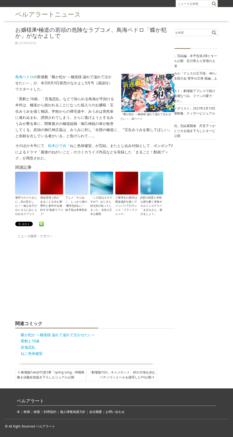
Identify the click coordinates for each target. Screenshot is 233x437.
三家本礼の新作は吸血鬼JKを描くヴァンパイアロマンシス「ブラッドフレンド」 (126, 206)
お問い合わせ (115, 412)
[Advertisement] (95, 57)
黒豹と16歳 (30, 340)
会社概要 (95, 412)
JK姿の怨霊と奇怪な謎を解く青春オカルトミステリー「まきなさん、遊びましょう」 (151, 206)
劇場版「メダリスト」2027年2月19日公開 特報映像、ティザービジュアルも (188, 113)
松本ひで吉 (57, 145)
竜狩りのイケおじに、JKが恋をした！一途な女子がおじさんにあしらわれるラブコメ (26, 206)
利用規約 (50, 412)
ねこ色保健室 (32, 353)
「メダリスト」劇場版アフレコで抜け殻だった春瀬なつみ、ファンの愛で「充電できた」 (188, 96)
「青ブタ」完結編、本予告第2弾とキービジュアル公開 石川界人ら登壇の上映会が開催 (189, 61)
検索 (37, 412)
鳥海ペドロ (24, 76)
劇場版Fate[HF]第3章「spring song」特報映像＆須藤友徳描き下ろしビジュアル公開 (50, 374)
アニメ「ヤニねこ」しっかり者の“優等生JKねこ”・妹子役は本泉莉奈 (76, 204)
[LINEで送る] (41, 223)
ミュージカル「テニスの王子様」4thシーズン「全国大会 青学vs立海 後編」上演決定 (189, 78)
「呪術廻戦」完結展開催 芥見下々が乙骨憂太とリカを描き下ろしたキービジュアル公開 (188, 131)
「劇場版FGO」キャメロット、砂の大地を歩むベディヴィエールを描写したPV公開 (121, 374)
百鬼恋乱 (28, 347)
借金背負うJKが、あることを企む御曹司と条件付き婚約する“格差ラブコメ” (51, 206)
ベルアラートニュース (48, 13)
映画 (27, 412)
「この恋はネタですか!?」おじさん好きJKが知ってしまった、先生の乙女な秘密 (101, 206)
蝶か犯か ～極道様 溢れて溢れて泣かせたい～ (58, 334)
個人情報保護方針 (73, 412)
